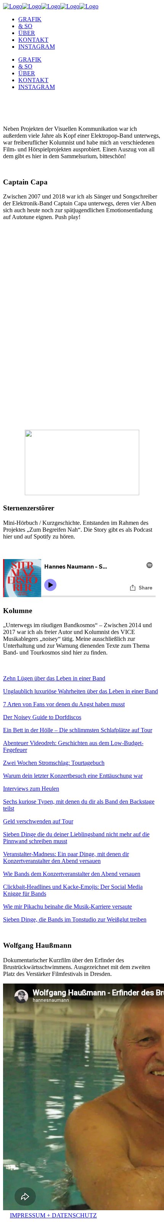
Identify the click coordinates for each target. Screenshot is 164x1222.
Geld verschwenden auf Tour (38, 821)
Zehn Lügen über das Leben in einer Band (54, 678)
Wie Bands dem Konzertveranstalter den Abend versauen (71, 874)
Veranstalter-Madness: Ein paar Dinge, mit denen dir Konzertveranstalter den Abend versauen (66, 857)
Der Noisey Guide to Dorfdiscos (42, 717)
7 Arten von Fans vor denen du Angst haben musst (64, 704)
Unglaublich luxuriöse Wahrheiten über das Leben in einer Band (80, 691)
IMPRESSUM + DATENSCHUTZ (53, 1215)
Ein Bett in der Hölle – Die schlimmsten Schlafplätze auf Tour (77, 730)
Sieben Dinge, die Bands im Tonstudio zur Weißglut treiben (74, 919)
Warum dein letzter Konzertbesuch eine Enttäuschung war (73, 775)
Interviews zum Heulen (31, 788)
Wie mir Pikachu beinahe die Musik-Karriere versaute (67, 906)
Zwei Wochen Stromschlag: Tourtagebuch (54, 763)
